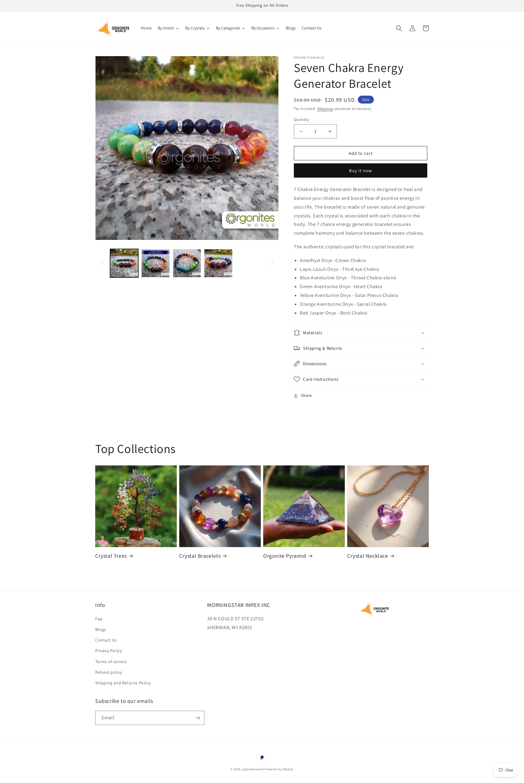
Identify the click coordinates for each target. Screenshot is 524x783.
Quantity (301, 119)
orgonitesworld (253, 769)
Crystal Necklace (367, 555)
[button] (399, 28)
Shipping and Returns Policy (122, 683)
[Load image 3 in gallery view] (187, 263)
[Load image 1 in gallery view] (124, 263)
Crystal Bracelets (199, 555)
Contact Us (106, 640)
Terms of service (111, 661)
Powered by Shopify (279, 769)
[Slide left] (102, 263)
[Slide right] (272, 263)
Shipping (325, 108)
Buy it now (360, 170)
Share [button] (306, 395)
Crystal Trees (111, 555)
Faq (98, 618)
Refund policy (108, 672)
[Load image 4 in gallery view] (218, 263)
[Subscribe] (197, 718)
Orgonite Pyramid (284, 555)
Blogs (100, 629)
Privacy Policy (108, 650)
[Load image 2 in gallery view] (155, 263)
